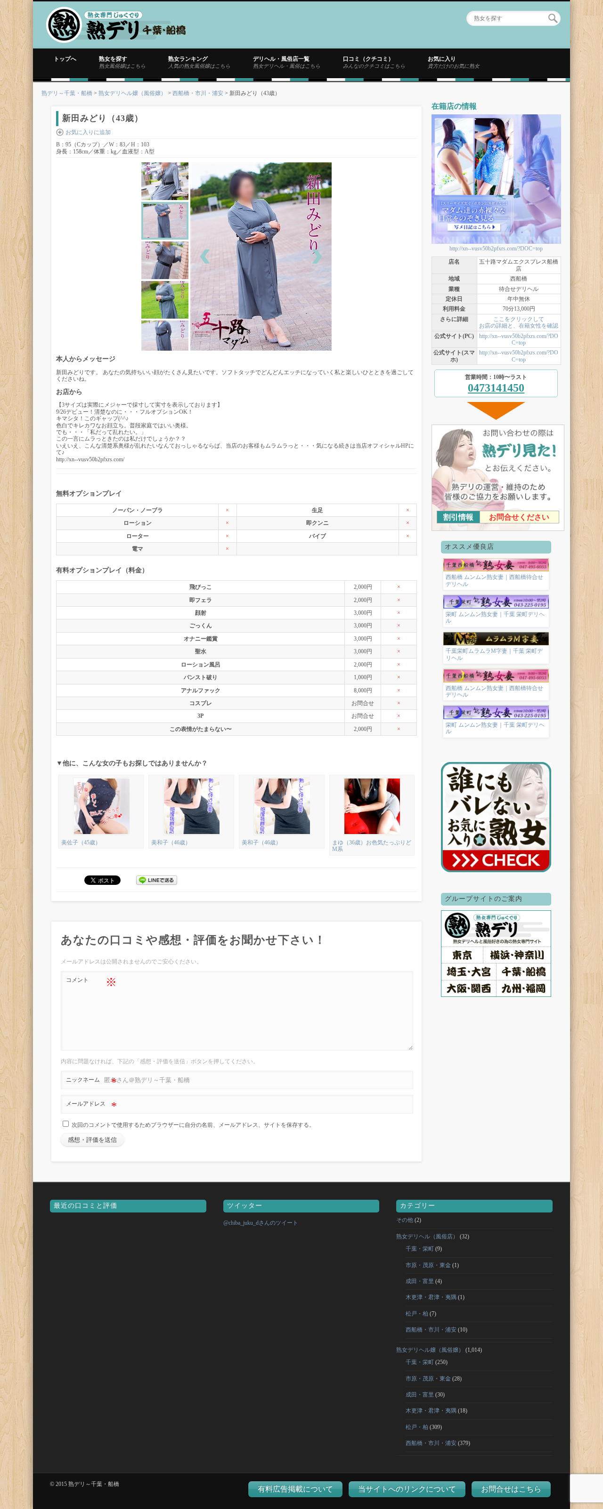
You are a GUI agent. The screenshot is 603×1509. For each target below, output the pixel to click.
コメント (91, 982)
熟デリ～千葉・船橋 (66, 93)
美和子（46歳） (171, 842)
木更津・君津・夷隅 (431, 1297)
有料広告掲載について (295, 1489)
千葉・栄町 (420, 1248)
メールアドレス (91, 1106)
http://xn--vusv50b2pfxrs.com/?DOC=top (496, 248)
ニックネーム (91, 1082)
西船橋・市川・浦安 (197, 93)
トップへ (65, 59)
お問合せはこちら (511, 1489)
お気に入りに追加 (88, 132)
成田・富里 (420, 1281)
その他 (404, 1220)
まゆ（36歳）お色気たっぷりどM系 (371, 845)
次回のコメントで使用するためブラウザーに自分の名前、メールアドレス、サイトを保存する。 (193, 1125)
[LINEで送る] (157, 879)
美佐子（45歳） (81, 842)
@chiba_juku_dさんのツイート (260, 1223)
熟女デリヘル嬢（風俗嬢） (132, 93)
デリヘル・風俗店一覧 (286, 62)
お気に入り (454, 62)
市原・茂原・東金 (428, 1265)
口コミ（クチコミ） (374, 62)
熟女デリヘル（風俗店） (427, 1236)
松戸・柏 (417, 1313)
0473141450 (496, 388)
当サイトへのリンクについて (407, 1489)
